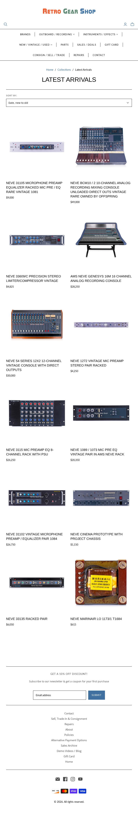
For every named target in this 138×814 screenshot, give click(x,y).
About (69, 729)
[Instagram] (73, 779)
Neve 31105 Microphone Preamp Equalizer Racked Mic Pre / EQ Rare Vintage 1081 (34, 187)
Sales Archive (69, 745)
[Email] (58, 779)
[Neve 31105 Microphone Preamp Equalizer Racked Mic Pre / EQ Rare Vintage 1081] (37, 146)
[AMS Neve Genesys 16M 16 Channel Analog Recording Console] (101, 239)
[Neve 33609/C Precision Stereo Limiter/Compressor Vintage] (37, 239)
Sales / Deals (86, 44)
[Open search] (5, 24)
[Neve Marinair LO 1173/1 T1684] (101, 582)
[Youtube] (80, 779)
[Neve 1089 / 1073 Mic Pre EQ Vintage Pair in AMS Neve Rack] (101, 413)
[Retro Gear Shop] (69, 11)
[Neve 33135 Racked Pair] (37, 582)
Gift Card (112, 44)
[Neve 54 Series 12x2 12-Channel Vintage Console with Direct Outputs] (37, 324)
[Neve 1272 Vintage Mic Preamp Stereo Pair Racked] (101, 324)
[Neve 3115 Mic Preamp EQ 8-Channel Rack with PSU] (37, 413)
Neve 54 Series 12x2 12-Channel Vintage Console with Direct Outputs (33, 365)
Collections (64, 69)
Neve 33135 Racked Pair (26, 619)
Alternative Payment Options (69, 740)
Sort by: (11, 95)
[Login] (125, 24)
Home (49, 69)
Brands (25, 34)
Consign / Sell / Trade (49, 55)
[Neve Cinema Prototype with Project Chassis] (101, 497)
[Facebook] (65, 779)
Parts (65, 44)
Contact (99, 55)
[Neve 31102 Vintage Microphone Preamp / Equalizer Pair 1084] (37, 497)
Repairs (79, 55)
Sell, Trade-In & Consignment (69, 718)
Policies (69, 735)
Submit (97, 695)
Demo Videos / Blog (69, 751)
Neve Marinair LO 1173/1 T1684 (96, 619)
